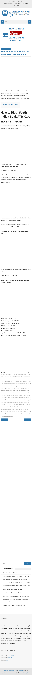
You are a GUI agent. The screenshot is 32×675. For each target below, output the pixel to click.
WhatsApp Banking (8, 3)
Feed (7, 660)
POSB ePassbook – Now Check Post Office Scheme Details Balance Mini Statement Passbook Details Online (17, 577)
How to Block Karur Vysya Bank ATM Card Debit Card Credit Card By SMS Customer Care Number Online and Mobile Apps (28, 420)
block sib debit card (21, 374)
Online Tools (16, 5)
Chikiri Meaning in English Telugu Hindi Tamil (14, 605)
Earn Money (25, 3)
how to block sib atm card (21, 381)
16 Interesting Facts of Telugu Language (13, 589)
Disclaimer (7, 670)
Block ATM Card (6, 49)
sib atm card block (7, 390)
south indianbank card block (20, 414)
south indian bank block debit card (15, 402)
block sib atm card (11, 374)
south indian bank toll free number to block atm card (15, 411)
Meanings (17, 3)
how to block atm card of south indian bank (20, 377)
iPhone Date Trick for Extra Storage (11, 573)
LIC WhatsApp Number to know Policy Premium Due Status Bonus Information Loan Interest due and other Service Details (16, 599)
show (16, 104)
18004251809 (16, 372)
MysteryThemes (27, 673)
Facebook (11, 655)
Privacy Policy (13, 670)
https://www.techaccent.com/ (8, 673)
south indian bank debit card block (16, 407)
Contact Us (20, 670)
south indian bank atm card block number (14, 395)
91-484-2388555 (24, 372)
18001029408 (9, 372)
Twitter (10, 657)
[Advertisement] (16, 74)
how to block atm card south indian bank (10, 379)
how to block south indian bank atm (18, 384)
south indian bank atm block (19, 390)
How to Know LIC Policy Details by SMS (12, 593)
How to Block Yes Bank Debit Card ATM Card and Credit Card (5, 420)
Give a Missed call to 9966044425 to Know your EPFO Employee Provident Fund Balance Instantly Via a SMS (16, 584)
